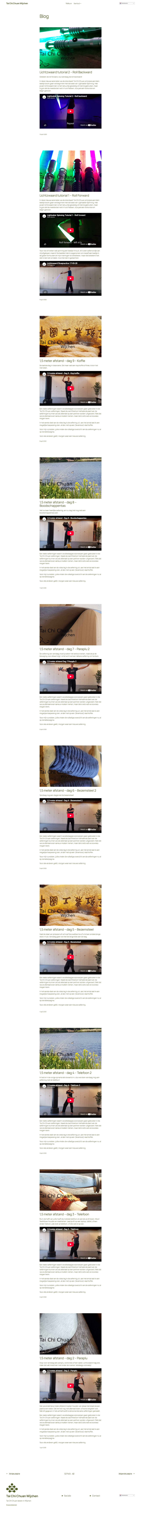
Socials (67, 1495)
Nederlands (124, 1495)
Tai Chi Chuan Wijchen (22, 1496)
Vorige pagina (13, 1473)
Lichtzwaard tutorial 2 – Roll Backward (66, 72)
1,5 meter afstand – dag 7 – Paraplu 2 (64, 649)
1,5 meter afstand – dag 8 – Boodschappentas (58, 503)
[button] (137, 2)
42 (73, 1473)
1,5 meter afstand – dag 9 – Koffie (62, 360)
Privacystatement (11, 1505)
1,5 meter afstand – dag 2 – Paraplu (63, 1358)
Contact (96, 1495)
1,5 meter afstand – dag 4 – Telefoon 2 (66, 1072)
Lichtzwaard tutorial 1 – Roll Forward (64, 195)
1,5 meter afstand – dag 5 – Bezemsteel (67, 929)
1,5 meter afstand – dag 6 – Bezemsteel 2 (68, 790)
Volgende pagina (127, 1473)
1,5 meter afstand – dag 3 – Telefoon (64, 1214)
